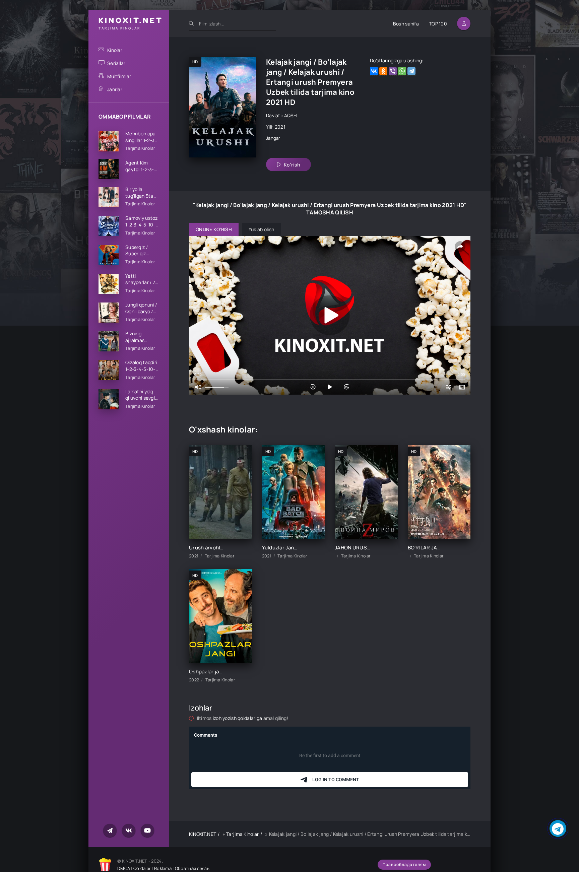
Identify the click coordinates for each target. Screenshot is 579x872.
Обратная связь (192, 868)
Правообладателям (404, 864)
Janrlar (114, 89)
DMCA (123, 868)
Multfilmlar (119, 76)
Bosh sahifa (406, 23)
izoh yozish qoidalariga (238, 718)
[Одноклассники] (383, 71)
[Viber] (393, 71)
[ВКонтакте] (374, 71)
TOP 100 (438, 23)
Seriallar (116, 63)
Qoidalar (142, 868)
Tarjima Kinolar (242, 834)
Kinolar (114, 50)
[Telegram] (411, 71)
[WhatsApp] (402, 71)
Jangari (273, 138)
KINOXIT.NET (202, 834)
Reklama (163, 868)
